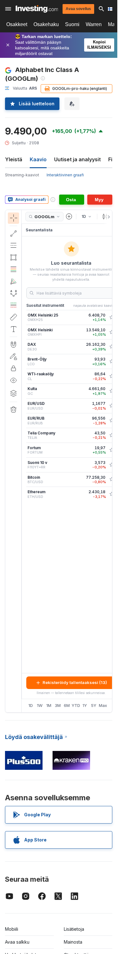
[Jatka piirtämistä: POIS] (13, 356)
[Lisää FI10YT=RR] (111, 464)
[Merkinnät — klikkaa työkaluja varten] (13, 329)
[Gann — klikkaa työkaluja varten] (13, 281)
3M (58, 705)
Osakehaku (46, 24)
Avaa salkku (17, 942)
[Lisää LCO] (111, 361)
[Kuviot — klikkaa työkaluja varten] (13, 293)
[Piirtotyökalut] (23, 461)
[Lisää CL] (111, 376)
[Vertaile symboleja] (69, 216)
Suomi (72, 24)
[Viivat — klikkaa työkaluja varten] (13, 233)
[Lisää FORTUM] (111, 450)
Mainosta (73, 942)
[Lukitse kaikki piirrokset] (13, 368)
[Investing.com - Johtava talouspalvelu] (37, 9)
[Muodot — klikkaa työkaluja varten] (13, 257)
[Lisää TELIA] (111, 435)
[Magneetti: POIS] (13, 344)
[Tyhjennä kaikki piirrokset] (13, 409)
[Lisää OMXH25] (111, 317)
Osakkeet (16, 24)
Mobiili (11, 929)
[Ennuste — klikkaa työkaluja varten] (13, 305)
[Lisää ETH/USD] (111, 494)
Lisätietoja (74, 929)
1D (30, 705)
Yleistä (13, 159)
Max (103, 705)
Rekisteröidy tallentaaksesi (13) (75, 682)
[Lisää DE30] (111, 346)
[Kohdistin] (13, 218)
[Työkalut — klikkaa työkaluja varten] (13, 317)
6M (67, 705)
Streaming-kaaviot (22, 175)
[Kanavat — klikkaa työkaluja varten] (13, 245)
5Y (93, 705)
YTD (76, 705)
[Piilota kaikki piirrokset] (13, 380)
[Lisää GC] (111, 391)
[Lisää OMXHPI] (111, 332)
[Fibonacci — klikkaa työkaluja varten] (13, 269)
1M (48, 705)
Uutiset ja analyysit (77, 159)
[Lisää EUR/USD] (111, 405)
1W (40, 705)
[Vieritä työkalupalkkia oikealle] (107, 217)
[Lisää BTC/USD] (111, 479)
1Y (85, 705)
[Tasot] (13, 393)
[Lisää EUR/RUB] (111, 420)
